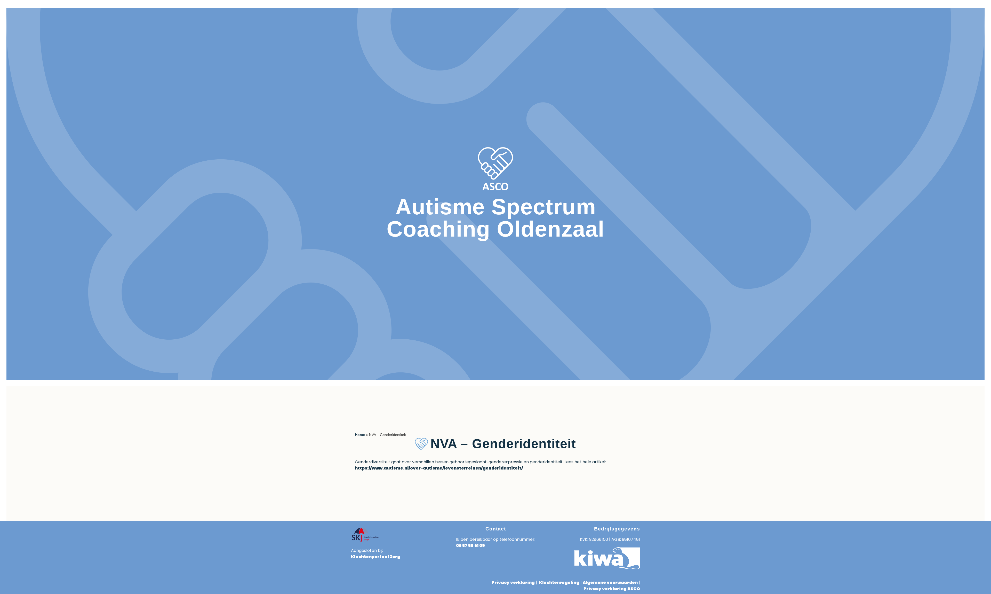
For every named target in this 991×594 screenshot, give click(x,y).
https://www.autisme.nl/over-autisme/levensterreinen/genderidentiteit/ (439, 468)
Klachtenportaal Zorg (375, 557)
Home (360, 435)
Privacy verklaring (513, 582)
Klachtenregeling (559, 582)
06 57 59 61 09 (470, 546)
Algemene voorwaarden (610, 582)
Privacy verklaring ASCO (612, 589)
